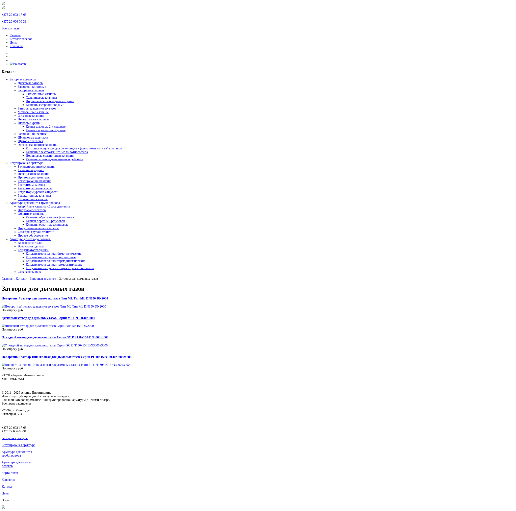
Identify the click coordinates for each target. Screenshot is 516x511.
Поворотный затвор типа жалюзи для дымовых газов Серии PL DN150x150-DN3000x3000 (67, 357)
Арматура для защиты (17, 452)
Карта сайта (10, 473)
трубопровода (11, 455)
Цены (5, 493)
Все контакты (11, 28)
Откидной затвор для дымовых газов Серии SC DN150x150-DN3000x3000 (55, 337)
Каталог (21, 278)
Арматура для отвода (16, 462)
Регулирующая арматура (18, 445)
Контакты (8, 479)
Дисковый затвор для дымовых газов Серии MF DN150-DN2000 (48, 318)
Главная (7, 278)
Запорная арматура (43, 278)
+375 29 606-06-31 (14, 21)
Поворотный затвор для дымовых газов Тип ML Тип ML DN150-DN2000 (55, 298)
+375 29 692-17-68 (14, 14)
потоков (7, 466)
